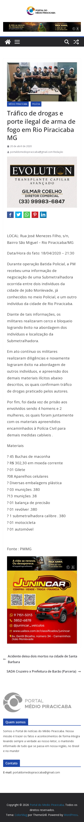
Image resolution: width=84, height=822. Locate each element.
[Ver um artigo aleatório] (76, 42)
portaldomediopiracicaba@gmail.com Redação (36, 152)
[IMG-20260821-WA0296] (42, 573)
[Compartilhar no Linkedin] (43, 214)
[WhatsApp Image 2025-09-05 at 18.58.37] (42, 159)
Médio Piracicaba (18, 104)
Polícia (36, 104)
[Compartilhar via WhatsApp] (26, 214)
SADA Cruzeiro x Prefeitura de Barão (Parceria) (41, 671)
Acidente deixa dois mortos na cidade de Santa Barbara (42, 659)
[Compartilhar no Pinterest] (35, 214)
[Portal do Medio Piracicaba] (8, 42)
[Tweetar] (18, 214)
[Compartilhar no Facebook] (10, 214)
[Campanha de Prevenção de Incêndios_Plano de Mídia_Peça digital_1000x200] (42, 559)
